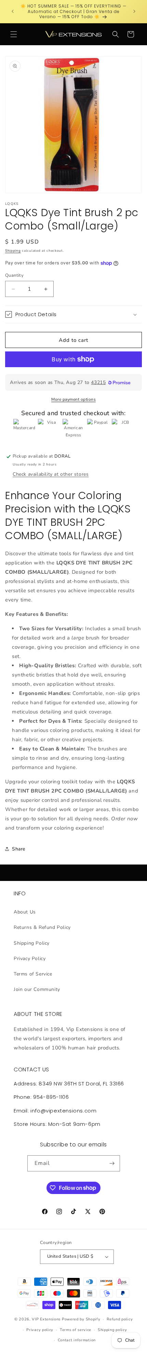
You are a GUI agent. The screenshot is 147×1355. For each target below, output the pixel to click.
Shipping (13, 250)
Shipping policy (112, 1329)
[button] (13, 34)
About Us (25, 912)
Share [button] (18, 849)
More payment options (73, 399)
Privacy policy (39, 1329)
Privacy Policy (29, 958)
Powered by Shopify (81, 1319)
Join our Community (37, 989)
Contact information (77, 1340)
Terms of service (75, 1329)
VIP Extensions (46, 1319)
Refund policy (120, 1319)
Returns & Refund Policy (42, 927)
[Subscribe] (112, 1163)
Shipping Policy (32, 943)
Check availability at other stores (51, 474)
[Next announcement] (134, 11)
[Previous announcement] (12, 11)
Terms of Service (33, 974)
